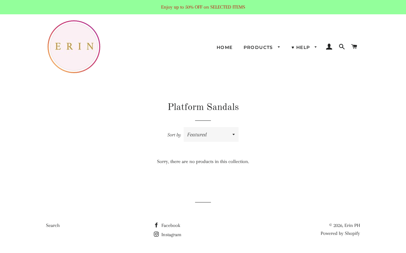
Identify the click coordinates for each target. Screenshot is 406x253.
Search (53, 225)
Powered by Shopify (340, 233)
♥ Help (301, 47)
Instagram (170, 234)
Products (259, 47)
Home (225, 47)
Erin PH (352, 225)
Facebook (170, 225)
